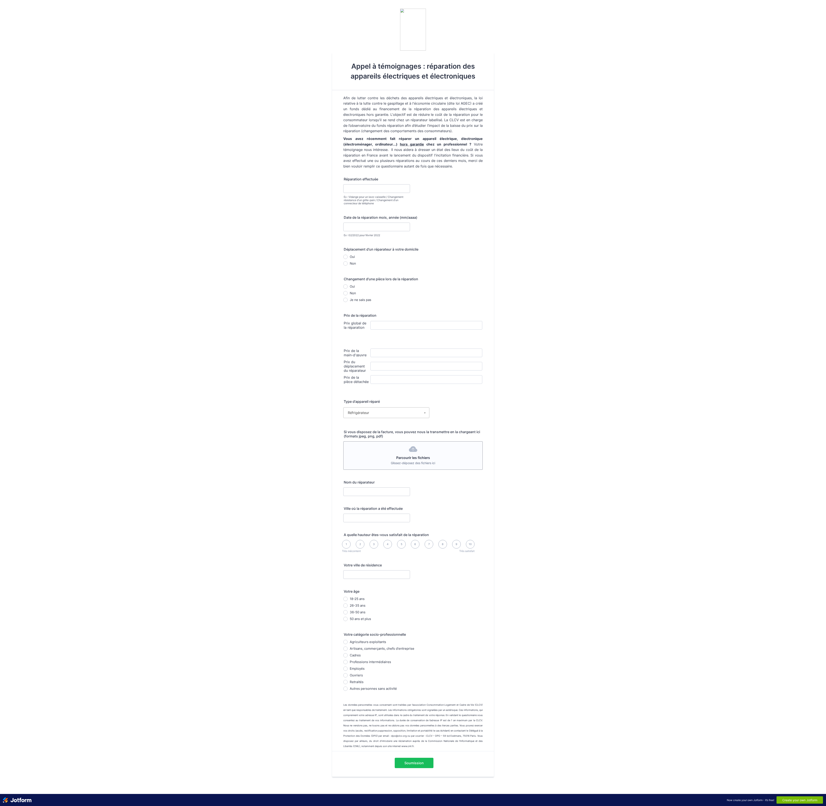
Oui (352, 257)
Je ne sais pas (360, 300)
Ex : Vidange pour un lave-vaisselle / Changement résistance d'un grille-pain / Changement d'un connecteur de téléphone (373, 200)
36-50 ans (357, 612)
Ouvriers (356, 675)
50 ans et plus (360, 619)
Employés (357, 668)
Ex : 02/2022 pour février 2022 (362, 235)
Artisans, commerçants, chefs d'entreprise (382, 648)
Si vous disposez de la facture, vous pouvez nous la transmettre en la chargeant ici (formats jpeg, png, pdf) (412, 434)
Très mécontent (351, 551)
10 (470, 544)
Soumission (414, 763)
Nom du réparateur (359, 482)
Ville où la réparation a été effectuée (373, 508)
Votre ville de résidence (363, 565)
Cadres (355, 655)
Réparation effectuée (361, 179)
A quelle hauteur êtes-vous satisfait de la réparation (386, 535)
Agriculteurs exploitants (368, 642)
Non (353, 263)
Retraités (357, 682)
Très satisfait (467, 551)
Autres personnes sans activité (373, 689)
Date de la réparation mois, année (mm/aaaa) (380, 217)
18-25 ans (357, 599)
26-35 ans (357, 605)
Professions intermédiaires (370, 662)
